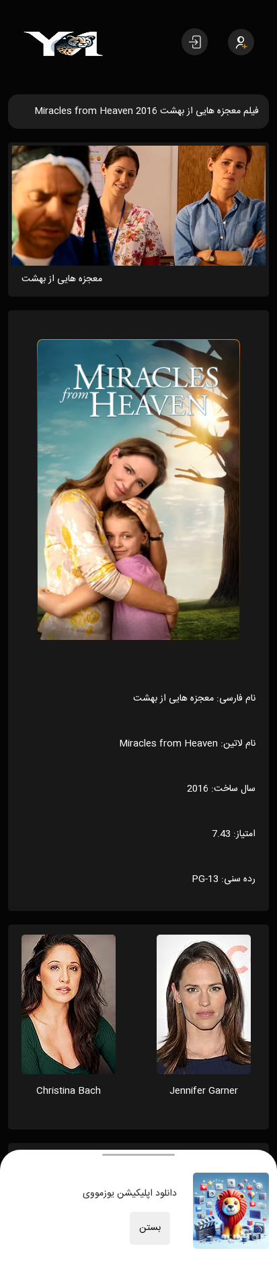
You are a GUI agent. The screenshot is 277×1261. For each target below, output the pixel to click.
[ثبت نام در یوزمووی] (241, 42)
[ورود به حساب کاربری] (195, 41)
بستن (150, 1228)
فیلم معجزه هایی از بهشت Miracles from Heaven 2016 (146, 111)
